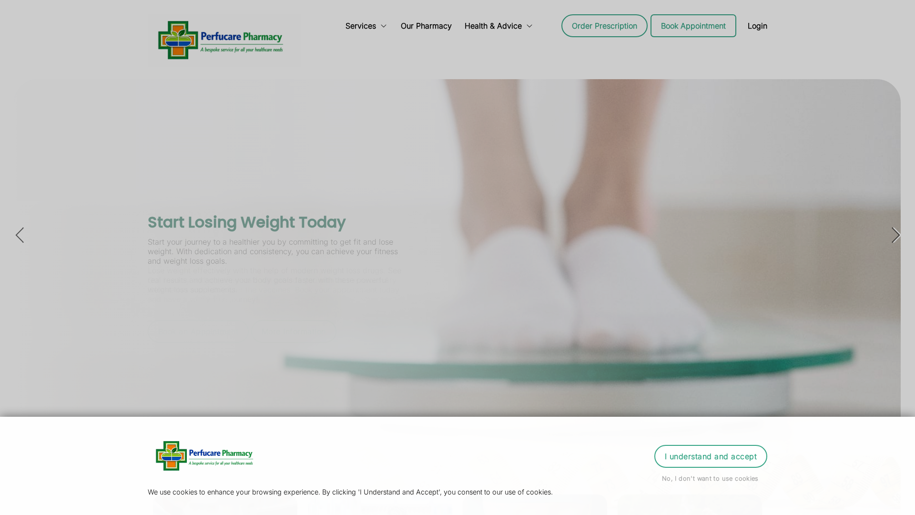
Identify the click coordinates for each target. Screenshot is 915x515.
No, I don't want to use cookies (710, 478)
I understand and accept (711, 456)
